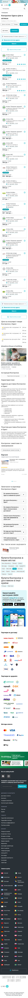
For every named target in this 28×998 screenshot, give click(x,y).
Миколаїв (8, 568)
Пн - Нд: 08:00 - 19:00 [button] (12, 86)
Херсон (13, 571)
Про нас (3, 809)
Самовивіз (15, 30)
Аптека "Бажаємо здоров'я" (25, 106)
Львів (3, 568)
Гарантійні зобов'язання (7, 818)
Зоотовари (4, 855)
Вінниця (15, 563)
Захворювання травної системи (11, 450)
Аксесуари (4, 860)
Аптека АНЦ (25, 119)
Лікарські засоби (5, 831)
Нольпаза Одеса (14, 548)
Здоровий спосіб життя (7, 857)
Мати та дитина (5, 848)
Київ (17, 566)
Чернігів (10, 574)
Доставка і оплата (6, 795)
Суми (3, 571)
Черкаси (4, 574)
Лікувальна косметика (7, 838)
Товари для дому (5, 850)
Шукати (25, 8)
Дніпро (20, 563)
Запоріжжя (11, 566)
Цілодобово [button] (10, 170)
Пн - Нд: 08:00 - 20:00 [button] (12, 58)
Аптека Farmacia (25, 204)
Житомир (4, 566)
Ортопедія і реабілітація (7, 845)
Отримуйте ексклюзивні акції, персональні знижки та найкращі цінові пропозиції (13, 781)
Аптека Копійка (25, 192)
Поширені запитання (6, 800)
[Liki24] (5, 986)
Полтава (20, 568)
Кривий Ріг (22, 566)
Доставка (5, 30)
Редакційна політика (6, 820)
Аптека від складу (25, 95)
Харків (8, 571)
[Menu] (2, 5)
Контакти (3, 798)
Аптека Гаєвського (25, 167)
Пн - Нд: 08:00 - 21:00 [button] (12, 73)
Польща (4, 586)
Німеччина (10, 586)
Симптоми (3, 862)
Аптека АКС (25, 143)
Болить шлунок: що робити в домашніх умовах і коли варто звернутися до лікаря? (11, 364)
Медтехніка (4, 843)
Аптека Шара (25, 55)
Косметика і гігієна (6, 834)
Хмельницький (20, 571)
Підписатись (22, 786)
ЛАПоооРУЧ (4, 853)
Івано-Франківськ (6, 563)
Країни (3, 811)
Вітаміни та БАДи (5, 836)
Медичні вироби (5, 841)
